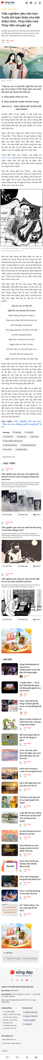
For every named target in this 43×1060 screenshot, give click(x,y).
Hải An (26, 694)
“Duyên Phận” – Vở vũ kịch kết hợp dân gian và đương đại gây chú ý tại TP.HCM (30, 686)
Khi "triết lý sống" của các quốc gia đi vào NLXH (29, 908)
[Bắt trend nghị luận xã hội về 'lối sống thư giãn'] (10, 739)
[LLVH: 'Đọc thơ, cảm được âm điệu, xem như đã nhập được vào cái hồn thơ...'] (10, 755)
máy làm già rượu (30, 1012)
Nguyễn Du (22, 437)
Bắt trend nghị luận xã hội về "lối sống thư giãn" (29, 738)
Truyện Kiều (8, 437)
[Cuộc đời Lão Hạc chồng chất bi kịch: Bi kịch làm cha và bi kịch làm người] (10, 818)
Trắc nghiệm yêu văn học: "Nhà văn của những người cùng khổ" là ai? (22, 424)
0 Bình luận (24, 515)
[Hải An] (21, 694)
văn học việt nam (10, 445)
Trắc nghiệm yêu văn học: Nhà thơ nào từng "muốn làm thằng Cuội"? (21, 529)
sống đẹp (34, 437)
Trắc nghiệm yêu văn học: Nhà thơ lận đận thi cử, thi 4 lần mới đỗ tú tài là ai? (21, 580)
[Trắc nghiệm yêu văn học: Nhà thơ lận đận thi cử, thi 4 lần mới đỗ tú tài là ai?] (22, 603)
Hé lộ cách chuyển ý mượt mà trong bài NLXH (31, 770)
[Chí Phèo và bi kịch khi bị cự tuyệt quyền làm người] (10, 802)
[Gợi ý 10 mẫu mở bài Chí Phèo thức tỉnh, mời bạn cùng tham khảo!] (10, 724)
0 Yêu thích (8, 515)
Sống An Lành (8, 1023)
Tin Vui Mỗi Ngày (9, 1012)
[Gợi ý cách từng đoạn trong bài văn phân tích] (10, 881)
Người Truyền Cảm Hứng (11, 1014)
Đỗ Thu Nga (10, 41)
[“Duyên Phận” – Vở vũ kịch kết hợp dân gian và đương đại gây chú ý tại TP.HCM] (10, 687)
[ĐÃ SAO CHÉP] (27, 1057)
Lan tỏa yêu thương (29, 959)
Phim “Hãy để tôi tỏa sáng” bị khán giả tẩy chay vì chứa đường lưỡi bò (30, 705)
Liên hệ (4, 1051)
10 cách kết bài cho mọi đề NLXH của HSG (30, 832)
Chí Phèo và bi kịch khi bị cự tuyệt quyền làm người (30, 800)
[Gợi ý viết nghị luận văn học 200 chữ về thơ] (10, 788)
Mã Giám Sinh (22, 449)
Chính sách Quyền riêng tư (11, 1043)
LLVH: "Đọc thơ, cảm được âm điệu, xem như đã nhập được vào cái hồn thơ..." (30, 754)
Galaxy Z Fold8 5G (30, 1016)
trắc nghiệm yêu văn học (13, 441)
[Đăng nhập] (40, 3)
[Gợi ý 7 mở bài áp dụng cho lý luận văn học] (10, 896)
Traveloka (28, 1024)
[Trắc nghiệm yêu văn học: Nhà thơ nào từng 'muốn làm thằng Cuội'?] (22, 551)
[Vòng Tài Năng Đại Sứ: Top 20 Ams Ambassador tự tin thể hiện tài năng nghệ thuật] (10, 669)
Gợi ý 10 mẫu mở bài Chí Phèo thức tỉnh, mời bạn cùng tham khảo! (30, 722)
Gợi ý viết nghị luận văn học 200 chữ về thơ (30, 784)
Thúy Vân (29, 432)
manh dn (26, 676)
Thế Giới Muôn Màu (10, 1026)
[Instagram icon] (17, 980)
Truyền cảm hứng (12, 959)
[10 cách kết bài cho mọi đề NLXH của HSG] (10, 836)
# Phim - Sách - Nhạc (9, 9)
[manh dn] (21, 676)
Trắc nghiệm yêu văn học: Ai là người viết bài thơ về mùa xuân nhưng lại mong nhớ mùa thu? (20, 477)
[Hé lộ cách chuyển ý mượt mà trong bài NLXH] (10, 773)
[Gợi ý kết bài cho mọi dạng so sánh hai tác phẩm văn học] (10, 850)
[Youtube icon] (27, 980)
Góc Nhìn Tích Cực (9, 1028)
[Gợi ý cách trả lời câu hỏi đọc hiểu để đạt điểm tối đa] (10, 866)
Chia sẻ (38, 515)
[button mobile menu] (27, 3)
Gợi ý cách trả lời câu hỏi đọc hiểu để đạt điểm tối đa (29, 864)
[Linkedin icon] (22, 980)
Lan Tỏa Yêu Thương (10, 1017)
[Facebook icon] (12, 980)
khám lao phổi (29, 1020)
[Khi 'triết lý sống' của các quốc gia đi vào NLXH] (10, 910)
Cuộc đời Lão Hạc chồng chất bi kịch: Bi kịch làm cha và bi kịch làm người (30, 817)
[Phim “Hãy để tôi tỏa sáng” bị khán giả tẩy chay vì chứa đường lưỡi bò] (10, 706)
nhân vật (16, 372)
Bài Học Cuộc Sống (10, 1020)
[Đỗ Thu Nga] (3, 469)
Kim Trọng (8, 449)
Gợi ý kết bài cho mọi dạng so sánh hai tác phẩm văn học (29, 848)
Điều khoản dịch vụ (9, 1040)
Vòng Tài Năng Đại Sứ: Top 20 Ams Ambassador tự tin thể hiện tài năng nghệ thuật (30, 668)
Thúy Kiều (17, 432)
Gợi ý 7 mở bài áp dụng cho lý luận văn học (30, 892)
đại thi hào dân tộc (29, 445)
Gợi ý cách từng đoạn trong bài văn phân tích (30, 878)
